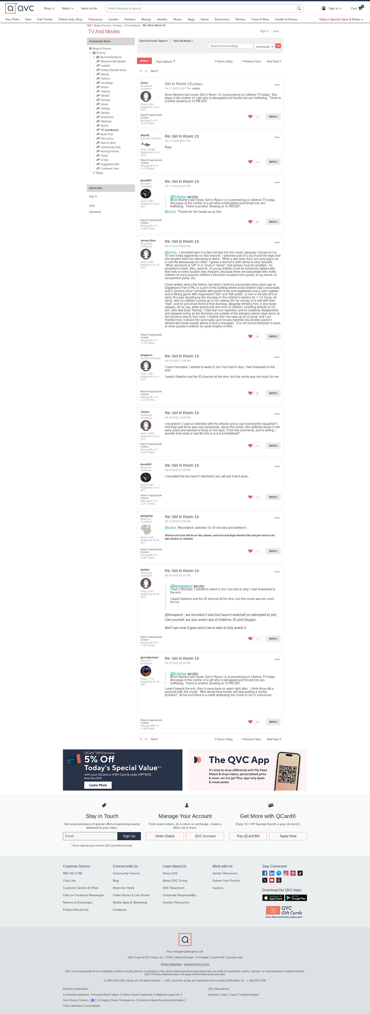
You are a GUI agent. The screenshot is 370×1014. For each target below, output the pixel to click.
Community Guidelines (76, 994)
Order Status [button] (165, 836)
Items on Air (89, 8)
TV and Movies (132, 25)
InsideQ (105, 65)
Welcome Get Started (113, 61)
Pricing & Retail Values (105, 994)
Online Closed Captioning (137, 994)
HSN (169, 957)
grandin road (234, 957)
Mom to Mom (108, 142)
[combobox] (200, 8)
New (28, 19)
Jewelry (162, 19)
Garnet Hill (218, 957)
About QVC (170, 873)
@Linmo (178, 196)
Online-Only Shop (70, 19)
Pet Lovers (107, 138)
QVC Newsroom (174, 888)
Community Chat (110, 147)
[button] (324, 8)
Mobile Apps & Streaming (130, 902)
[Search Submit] (299, 8)
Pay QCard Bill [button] (248, 836)
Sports (104, 125)
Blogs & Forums (102, 25)
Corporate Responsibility (179, 895)
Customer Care (110, 168)
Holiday (105, 108)
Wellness (106, 121)
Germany (213, 994)
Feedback (119, 909)
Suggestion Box (110, 164)
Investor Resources (176, 902)
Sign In (264, 31)
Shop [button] (47, 8)
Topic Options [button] (164, 61)
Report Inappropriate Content (151, 116)
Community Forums (126, 873)
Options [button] (277, 84)
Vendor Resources (224, 873)
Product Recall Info (76, 909)
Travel (104, 155)
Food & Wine (260, 19)
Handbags (107, 82)
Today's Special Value (113, 70)
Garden (113, 19)
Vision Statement (73, 1005)
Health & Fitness (286, 19)
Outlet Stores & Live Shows (131, 895)
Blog (116, 880)
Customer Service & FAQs (80, 888)
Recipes (105, 100)
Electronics (222, 19)
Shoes (177, 19)
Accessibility (93, 1005)
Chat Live (69, 880)
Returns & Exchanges (77, 902)
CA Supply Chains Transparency (116, 1000)
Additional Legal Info (167, 994)
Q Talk (104, 160)
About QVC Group (175, 880)
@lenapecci (181, 586)
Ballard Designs (185, 957)
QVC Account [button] (205, 836)
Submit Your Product (226, 880)
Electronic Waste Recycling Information (161, 1000)
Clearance (95, 19)
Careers (217, 888)
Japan (233, 994)
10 (152, 725)
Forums (118, 25)
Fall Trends (44, 19)
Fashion (130, 19)
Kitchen (241, 19)
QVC (89, 25)
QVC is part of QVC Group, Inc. (146, 957)
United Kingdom (249, 994)
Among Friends (110, 151)
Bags (191, 19)
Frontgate (203, 957)
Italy (224, 994)
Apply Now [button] (288, 836)
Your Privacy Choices (75, 1000)
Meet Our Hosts (123, 888)
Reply (273, 116)
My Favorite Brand (110, 57)
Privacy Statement (171, 964)
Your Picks (12, 19)
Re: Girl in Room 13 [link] (154, 25)
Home (205, 19)
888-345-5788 (72, 873)
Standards (95, 211)
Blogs (99, 172)
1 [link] (141, 71)
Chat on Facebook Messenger (83, 895)
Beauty (146, 19)
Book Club (107, 134)
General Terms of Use (196, 964)
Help (276, 31)
